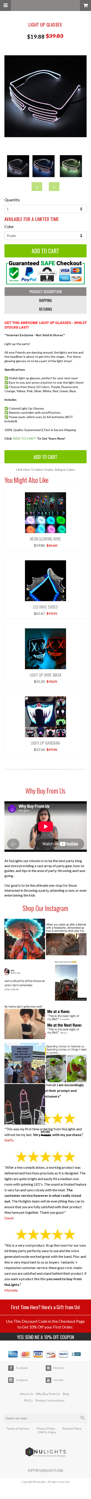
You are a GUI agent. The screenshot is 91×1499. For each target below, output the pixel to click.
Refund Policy (72, 1428)
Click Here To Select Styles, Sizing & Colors (45, 469)
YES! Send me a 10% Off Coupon (45, 1337)
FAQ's (28, 1400)
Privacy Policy (45, 1428)
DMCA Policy (47, 1432)
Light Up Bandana (45, 743)
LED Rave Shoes (45, 607)
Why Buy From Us (48, 1394)
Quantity (12, 199)
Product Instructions (49, 1400)
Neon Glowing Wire (45, 539)
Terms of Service (17, 1428)
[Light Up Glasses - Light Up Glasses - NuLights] (45, 136)
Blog (66, 1394)
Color (9, 226)
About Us (26, 1394)
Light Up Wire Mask (45, 675)
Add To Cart (45, 456)
